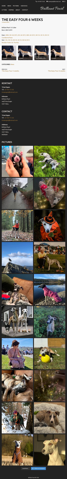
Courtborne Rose (7, 37)
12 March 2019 (5, 22)
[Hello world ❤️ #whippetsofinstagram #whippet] (17, 161)
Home (4, 6)
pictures (16, 6)
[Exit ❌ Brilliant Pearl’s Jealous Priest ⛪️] (17, 417)
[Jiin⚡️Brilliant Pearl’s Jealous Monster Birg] (17, 321)
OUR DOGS (24, 6)
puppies (11, 10)
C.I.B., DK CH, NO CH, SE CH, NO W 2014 (17, 40)
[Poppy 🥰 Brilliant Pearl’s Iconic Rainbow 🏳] (49, 161)
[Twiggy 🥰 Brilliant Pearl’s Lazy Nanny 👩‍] (17, 289)
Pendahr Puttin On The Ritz (10, 42)
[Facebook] (63, 1)
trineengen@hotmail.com (54, 1)
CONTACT (25, 10)
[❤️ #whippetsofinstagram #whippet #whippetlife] (49, 193)
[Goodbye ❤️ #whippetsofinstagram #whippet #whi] (17, 193)
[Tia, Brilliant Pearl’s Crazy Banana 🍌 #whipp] (17, 257)
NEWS (9, 6)
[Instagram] (64, 1)
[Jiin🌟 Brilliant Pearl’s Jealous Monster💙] (17, 450)
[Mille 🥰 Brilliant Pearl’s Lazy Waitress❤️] (49, 289)
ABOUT (18, 10)
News (12, 64)
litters (4, 10)
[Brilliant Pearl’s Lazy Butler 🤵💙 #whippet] (49, 417)
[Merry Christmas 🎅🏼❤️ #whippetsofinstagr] (49, 385)
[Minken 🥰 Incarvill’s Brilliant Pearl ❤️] (49, 257)
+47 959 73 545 (41, 1)
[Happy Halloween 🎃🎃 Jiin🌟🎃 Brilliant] (49, 225)
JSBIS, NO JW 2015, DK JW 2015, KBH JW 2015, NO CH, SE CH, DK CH (27, 35)
